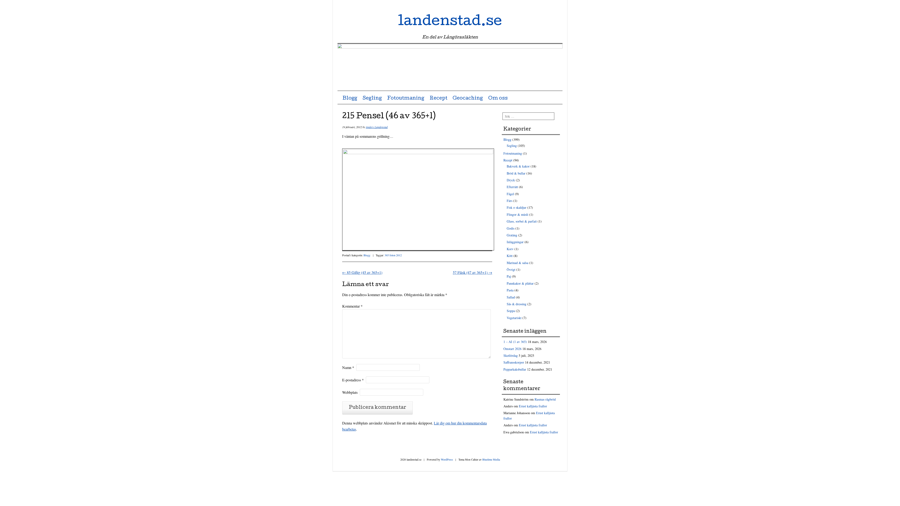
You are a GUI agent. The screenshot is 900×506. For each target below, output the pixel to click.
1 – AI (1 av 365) (515, 341)
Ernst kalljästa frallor (533, 406)
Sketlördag (510, 355)
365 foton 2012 (393, 255)
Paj (509, 276)
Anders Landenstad (377, 127)
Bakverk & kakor (518, 166)
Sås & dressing (516, 304)
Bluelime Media (491, 459)
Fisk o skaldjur (516, 207)
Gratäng (512, 235)
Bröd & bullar (516, 173)
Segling (372, 98)
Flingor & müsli (517, 214)
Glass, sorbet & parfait (522, 221)
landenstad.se (450, 22)
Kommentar (352, 306)
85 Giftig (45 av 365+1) (362, 272)
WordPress (447, 459)
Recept (438, 98)
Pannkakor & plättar (520, 283)
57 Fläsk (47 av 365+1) (472, 272)
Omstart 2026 (512, 348)
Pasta (510, 290)
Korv (510, 249)
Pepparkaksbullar (514, 369)
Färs (509, 200)
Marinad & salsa (517, 262)
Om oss (498, 98)
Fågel (510, 194)
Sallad (511, 297)
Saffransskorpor (513, 362)
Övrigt (511, 269)
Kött (510, 255)
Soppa (511, 311)
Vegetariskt (514, 318)
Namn (348, 367)
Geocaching (468, 98)
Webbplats (350, 392)
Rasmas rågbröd (545, 399)
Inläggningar (515, 242)
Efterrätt (512, 187)
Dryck (511, 180)
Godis (510, 228)
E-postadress (353, 379)
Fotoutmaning (405, 98)
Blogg (349, 98)
